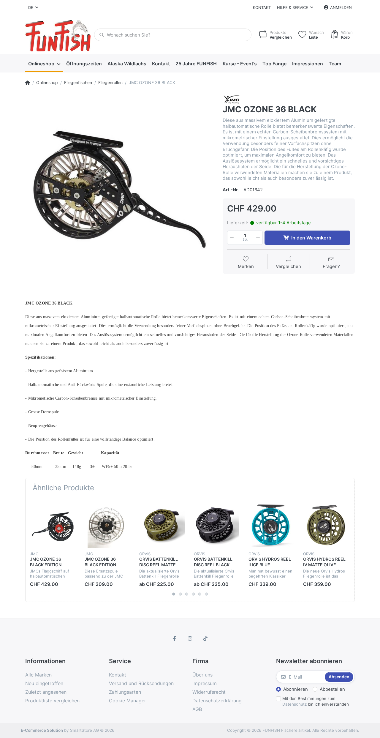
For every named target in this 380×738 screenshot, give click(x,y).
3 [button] (186, 594)
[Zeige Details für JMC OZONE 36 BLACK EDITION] (52, 525)
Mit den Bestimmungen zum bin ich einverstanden (315, 701)
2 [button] (180, 594)
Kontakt (262, 7)
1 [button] (173, 594)
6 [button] (206, 594)
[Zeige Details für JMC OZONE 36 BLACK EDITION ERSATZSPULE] (107, 525)
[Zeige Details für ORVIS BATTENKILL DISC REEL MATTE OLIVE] (162, 525)
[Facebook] (174, 638)
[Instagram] (190, 638)
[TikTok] (205, 638)
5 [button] (199, 594)
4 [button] (193, 594)
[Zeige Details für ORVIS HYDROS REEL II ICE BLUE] (271, 525)
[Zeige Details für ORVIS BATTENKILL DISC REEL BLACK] (216, 525)
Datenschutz (294, 704)
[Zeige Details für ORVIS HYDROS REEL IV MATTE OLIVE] (326, 525)
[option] (119, 188)
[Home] (27, 83)
